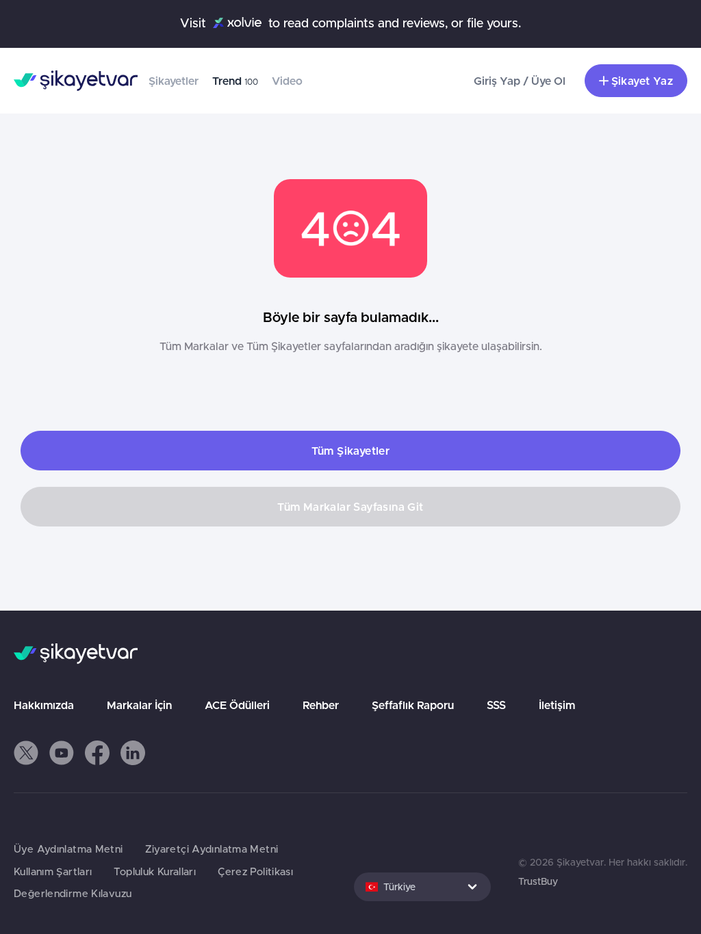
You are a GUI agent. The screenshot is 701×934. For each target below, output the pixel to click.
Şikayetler (174, 81)
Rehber (321, 705)
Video (287, 81)
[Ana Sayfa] (76, 80)
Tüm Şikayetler (350, 450)
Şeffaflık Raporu (413, 705)
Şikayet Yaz (642, 81)
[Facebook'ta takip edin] (97, 752)
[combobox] (422, 886)
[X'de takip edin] (26, 752)
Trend (235, 81)
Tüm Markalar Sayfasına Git (350, 507)
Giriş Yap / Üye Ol (519, 81)
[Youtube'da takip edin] (61, 752)
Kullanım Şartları (53, 871)
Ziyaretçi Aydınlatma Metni (212, 849)
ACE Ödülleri (237, 705)
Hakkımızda (44, 705)
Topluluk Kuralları (155, 871)
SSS (496, 705)
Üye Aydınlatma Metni (68, 849)
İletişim (557, 705)
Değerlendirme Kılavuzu (72, 893)
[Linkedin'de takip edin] (132, 752)
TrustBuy (538, 881)
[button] (26, 752)
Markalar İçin (139, 705)
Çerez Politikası (255, 871)
